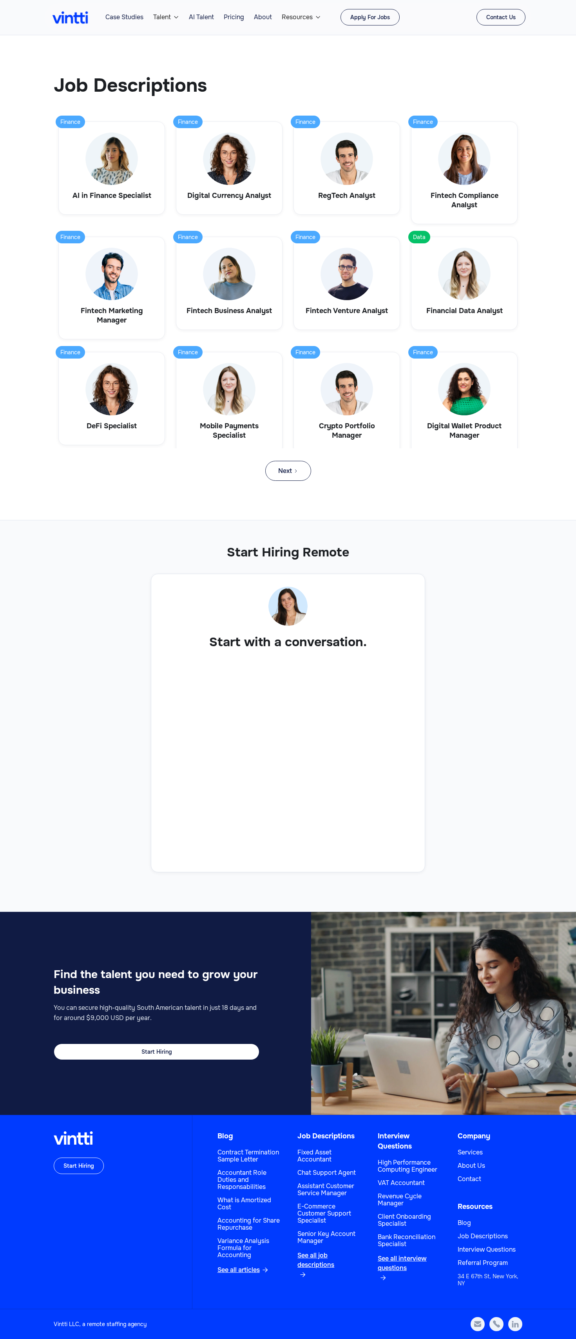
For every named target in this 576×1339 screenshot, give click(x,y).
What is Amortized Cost (244, 1204)
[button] (166, 17)
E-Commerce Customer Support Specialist (324, 1213)
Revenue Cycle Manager (400, 1200)
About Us (471, 1165)
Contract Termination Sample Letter (248, 1156)
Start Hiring (156, 1051)
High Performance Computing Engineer (407, 1166)
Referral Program (483, 1263)
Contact (469, 1179)
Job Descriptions (326, 1136)
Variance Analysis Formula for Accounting (243, 1248)
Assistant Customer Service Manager (325, 1190)
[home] (70, 17)
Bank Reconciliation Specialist (406, 1241)
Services (470, 1152)
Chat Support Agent (326, 1172)
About (263, 17)
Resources (297, 17)
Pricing (234, 17)
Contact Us (501, 17)
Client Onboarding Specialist (404, 1220)
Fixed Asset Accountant (314, 1156)
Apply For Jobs (370, 17)
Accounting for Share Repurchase (248, 1224)
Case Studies (124, 17)
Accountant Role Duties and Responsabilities (241, 1179)
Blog (225, 1136)
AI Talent (201, 17)
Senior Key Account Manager (326, 1237)
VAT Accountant (401, 1183)
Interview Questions (487, 1249)
